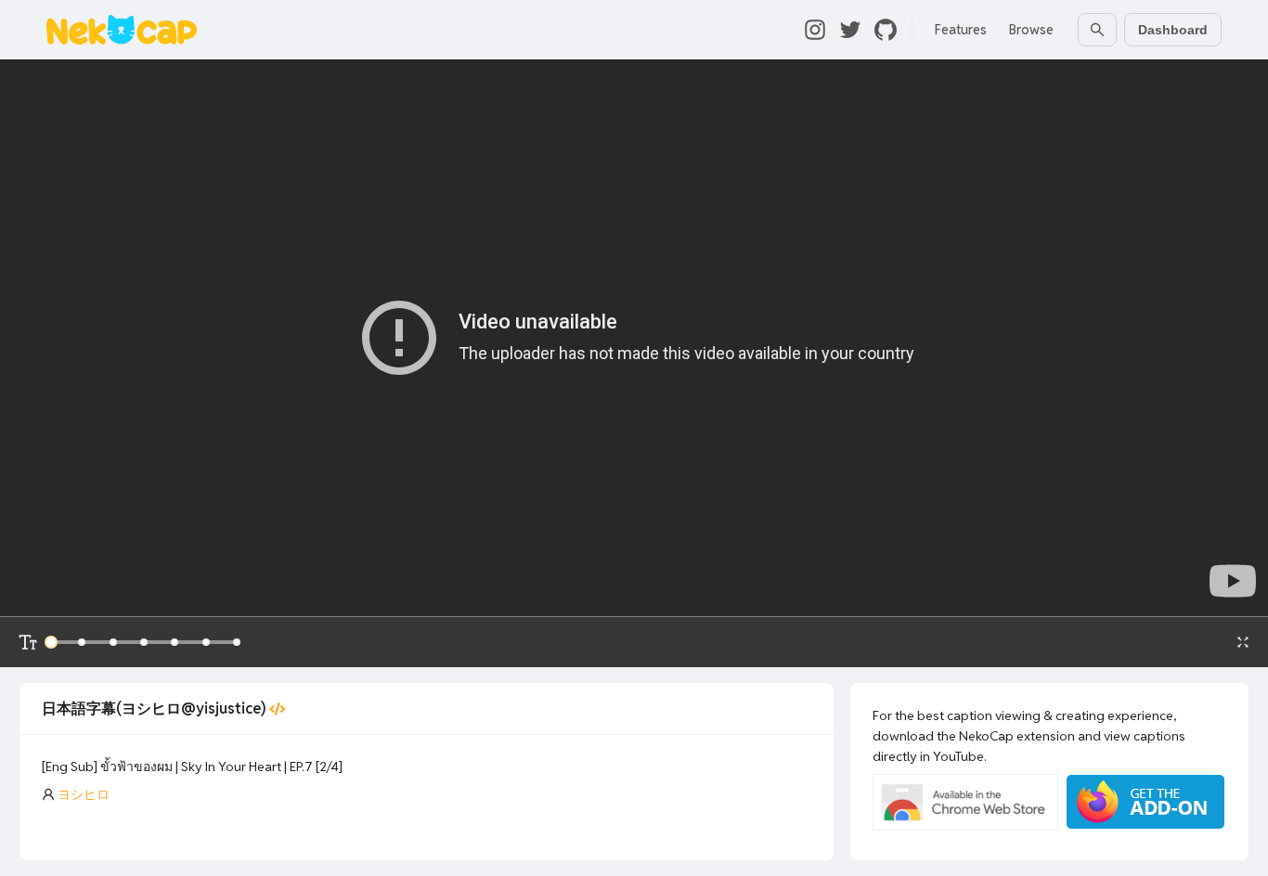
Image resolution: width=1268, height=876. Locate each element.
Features (961, 29)
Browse (1031, 29)
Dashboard (1173, 29)
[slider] (51, 642)
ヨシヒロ (84, 794)
